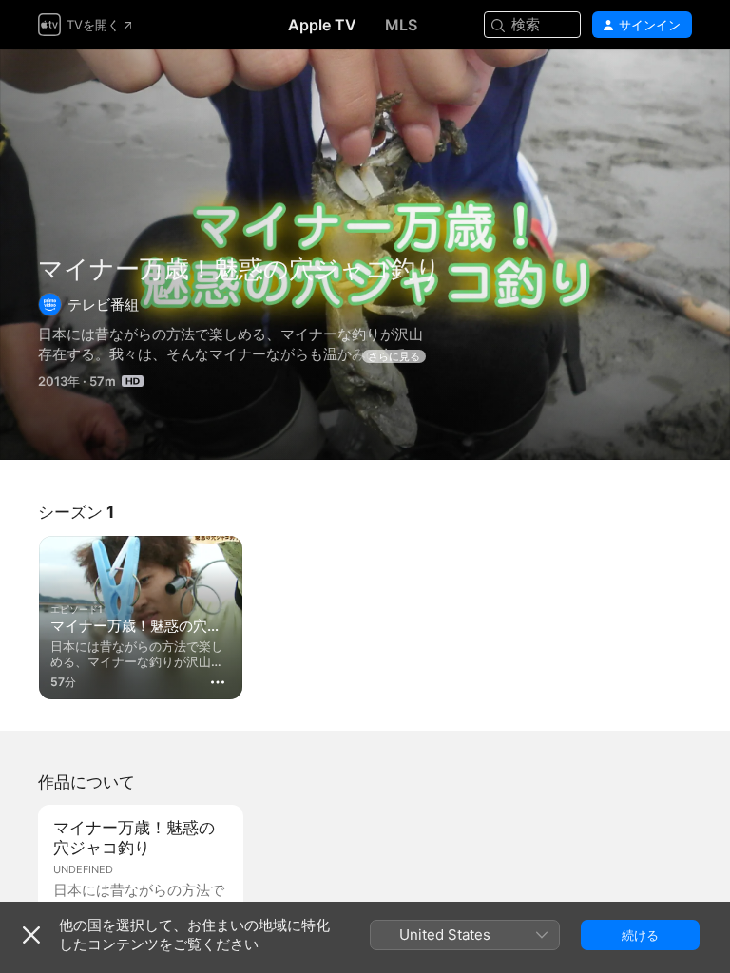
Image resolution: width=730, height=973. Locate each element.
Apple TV (322, 24)
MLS (401, 24)
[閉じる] (31, 935)
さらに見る (394, 356)
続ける (640, 935)
